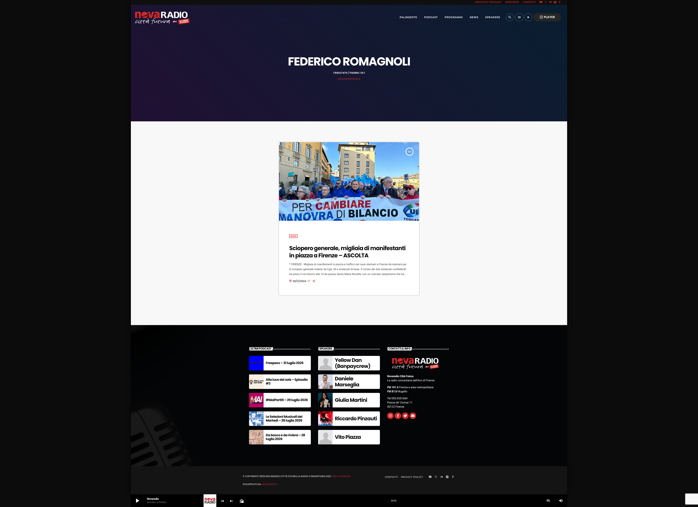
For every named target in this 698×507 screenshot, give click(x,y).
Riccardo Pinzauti (356, 418)
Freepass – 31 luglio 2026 (284, 363)
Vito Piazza (348, 437)
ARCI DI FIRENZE (341, 476)
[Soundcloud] (550, 2)
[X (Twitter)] (545, 2)
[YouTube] (540, 2)
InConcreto (269, 484)
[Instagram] (555, 2)
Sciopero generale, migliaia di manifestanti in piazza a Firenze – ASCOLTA (347, 251)
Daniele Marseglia (347, 381)
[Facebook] (559, 2)
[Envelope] (413, 415)
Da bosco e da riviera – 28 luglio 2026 (285, 437)
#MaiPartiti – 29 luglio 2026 (287, 400)
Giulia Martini (351, 400)
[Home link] (154, 17)
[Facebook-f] (398, 415)
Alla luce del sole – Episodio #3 (287, 381)
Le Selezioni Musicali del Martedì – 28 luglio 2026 (284, 418)
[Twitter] (405, 415)
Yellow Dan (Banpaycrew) (352, 363)
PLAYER (547, 17)
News (293, 236)
